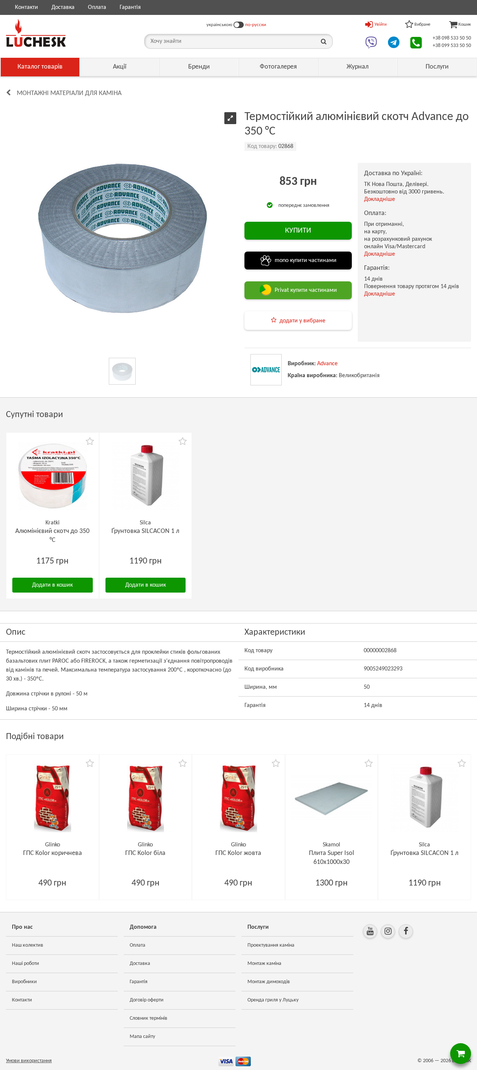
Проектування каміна (270, 945)
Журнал (358, 66)
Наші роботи (25, 963)
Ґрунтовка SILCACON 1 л (145, 531)
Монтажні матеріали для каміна (69, 93)
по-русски (255, 24)
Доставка (63, 7)
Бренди (199, 66)
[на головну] (36, 33)
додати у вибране (302, 321)
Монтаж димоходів (268, 982)
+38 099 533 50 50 (452, 45)
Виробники (24, 982)
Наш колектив (27, 945)
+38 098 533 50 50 (452, 38)
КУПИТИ (298, 230)
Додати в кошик (52, 585)
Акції (119, 66)
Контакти (26, 7)
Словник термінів (148, 1018)
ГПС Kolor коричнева (52, 853)
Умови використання (29, 1061)
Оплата (97, 7)
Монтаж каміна (264, 963)
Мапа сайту (142, 1036)
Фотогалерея (278, 66)
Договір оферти (147, 1000)
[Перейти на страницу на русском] (238, 24)
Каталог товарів (40, 66)
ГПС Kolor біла (145, 853)
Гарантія (130, 7)
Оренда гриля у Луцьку (272, 1000)
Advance (327, 364)
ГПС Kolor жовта (238, 853)
